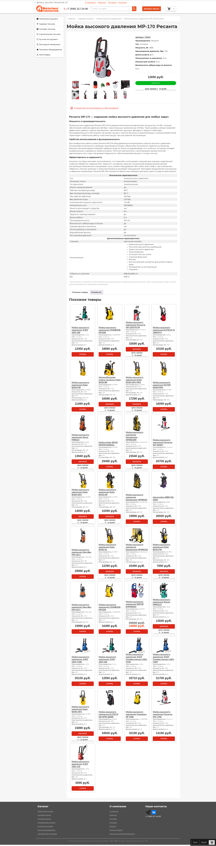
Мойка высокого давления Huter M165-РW (80, 385)
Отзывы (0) (96, 292)
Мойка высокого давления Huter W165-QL (107, 547)
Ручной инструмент (48, 39)
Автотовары (44, 55)
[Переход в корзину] (212, 842)
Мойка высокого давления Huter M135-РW (161, 547)
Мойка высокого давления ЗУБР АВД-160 (107, 659)
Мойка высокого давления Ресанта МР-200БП (162, 442)
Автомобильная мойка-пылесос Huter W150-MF (110, 379)
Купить (82, 354)
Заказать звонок (151, 9)
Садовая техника (47, 24)
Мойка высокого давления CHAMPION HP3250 (109, 607)
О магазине (90, 2)
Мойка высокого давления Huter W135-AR (107, 492)
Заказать (156, 83)
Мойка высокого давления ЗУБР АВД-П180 (80, 659)
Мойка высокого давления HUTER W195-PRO (162, 385)
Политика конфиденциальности (122, 834)
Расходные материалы (49, 44)
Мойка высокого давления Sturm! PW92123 (161, 602)
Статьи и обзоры (116, 830)
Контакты (122, 2)
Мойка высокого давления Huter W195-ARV (80, 709)
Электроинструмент (48, 19)
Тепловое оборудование (50, 50)
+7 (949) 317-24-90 (77, 8)
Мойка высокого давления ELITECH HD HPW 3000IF (108, 714)
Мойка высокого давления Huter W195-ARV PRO (134, 379)
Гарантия (102, 2)
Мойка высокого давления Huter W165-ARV (80, 492)
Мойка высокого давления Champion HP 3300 (136, 714)
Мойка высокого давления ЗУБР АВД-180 (80, 330)
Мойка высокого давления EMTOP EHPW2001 (135, 604)
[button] (49, 18)
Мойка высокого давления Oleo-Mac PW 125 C (81, 552)
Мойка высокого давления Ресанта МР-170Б (162, 714)
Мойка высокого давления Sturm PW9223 (80, 437)
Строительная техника (49, 34)
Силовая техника (47, 29)
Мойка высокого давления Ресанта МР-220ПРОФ (135, 325)
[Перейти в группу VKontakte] (154, 812)
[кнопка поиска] (134, 8)
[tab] (80, 292)
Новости (113, 826)
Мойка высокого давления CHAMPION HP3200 (109, 330)
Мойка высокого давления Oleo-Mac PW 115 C (81, 607)
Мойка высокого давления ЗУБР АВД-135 (80, 764)
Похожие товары (80, 292)
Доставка (112, 2)
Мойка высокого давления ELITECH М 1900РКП (164, 330)
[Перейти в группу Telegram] (148, 812)
